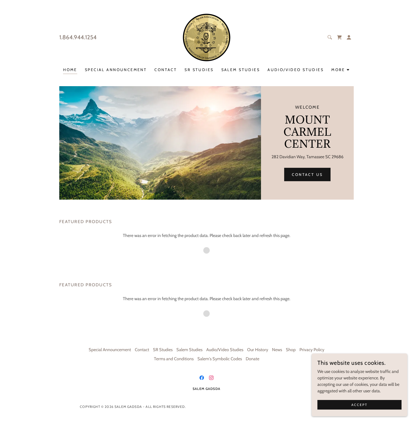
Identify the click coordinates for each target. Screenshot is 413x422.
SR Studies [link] (199, 70)
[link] (206, 36)
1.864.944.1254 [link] (78, 37)
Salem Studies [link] (240, 70)
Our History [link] (257, 349)
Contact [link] (165, 70)
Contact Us (307, 174)
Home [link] (70, 70)
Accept (359, 405)
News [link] (277, 349)
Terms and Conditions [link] (174, 358)
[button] (339, 37)
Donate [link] (252, 358)
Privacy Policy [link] (311, 349)
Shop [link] (291, 349)
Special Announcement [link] (116, 70)
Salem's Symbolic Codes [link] (219, 358)
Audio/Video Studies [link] (295, 70)
